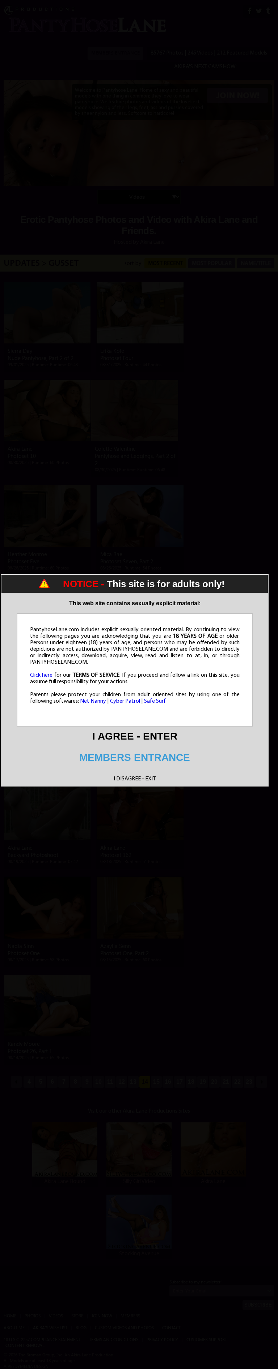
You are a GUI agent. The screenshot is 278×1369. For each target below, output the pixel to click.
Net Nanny (93, 701)
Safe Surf (155, 701)
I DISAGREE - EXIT (135, 779)
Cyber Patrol (125, 701)
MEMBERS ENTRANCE (134, 757)
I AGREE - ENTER (134, 736)
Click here (41, 675)
